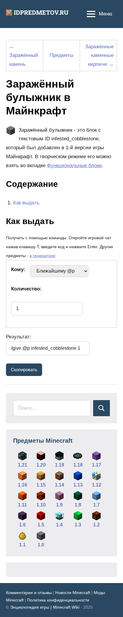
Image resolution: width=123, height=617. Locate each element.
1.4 (59, 524)
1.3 (78, 524)
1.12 (96, 484)
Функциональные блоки (74, 165)
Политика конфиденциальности (58, 600)
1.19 (59, 464)
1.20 (41, 464)
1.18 (78, 464)
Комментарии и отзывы (29, 592)
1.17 (96, 464)
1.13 (78, 484)
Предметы (61, 55)
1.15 (41, 484)
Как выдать (26, 203)
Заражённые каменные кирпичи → (99, 55)
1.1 (22, 544)
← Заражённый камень (23, 55)
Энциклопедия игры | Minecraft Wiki (44, 607)
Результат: (18, 337)
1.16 (22, 484)
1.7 (96, 504)
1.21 (22, 464)
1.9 (59, 504)
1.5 (41, 524)
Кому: (18, 269)
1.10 (41, 504)
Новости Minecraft (72, 592)
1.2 (96, 524)
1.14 (59, 484)
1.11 (22, 504)
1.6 (22, 524)
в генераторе (42, 256)
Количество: (26, 289)
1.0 (41, 544)
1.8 (78, 504)
